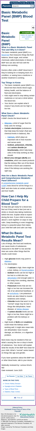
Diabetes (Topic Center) (12, 392)
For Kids (22, 3)
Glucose (8, 123)
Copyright (17, 411)
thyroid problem (27, 270)
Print (18, 398)
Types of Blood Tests (11, 389)
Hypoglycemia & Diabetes (13, 386)
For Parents (14, 3)
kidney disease (23, 309)
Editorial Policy (17, 407)
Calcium (11, 137)
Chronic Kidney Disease (12, 383)
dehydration (12, 278)
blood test (5, 55)
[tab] (29, 376)
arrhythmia (14, 293)
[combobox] (21, 6)
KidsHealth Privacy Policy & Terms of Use (17, 409)
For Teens (30, 3)
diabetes (7, 261)
